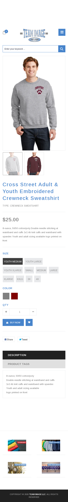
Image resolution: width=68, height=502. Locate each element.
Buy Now (15, 322)
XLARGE (8, 279)
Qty (5, 304)
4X (37, 279)
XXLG (20, 279)
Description (17, 355)
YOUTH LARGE (33, 261)
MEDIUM (41, 270)
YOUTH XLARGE (13, 270)
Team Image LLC (37, 494)
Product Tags (18, 363)
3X (29, 279)
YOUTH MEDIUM (13, 261)
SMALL (29, 270)
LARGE (54, 270)
